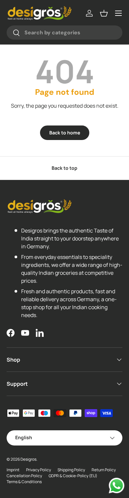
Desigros (28, 459)
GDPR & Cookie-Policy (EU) (73, 476)
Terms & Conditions (24, 481)
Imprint (13, 470)
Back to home (64, 132)
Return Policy (104, 470)
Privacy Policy (38, 470)
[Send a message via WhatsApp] (117, 486)
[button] (104, 13)
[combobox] (64, 32)
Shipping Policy (71, 470)
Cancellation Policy (24, 476)
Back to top (64, 168)
